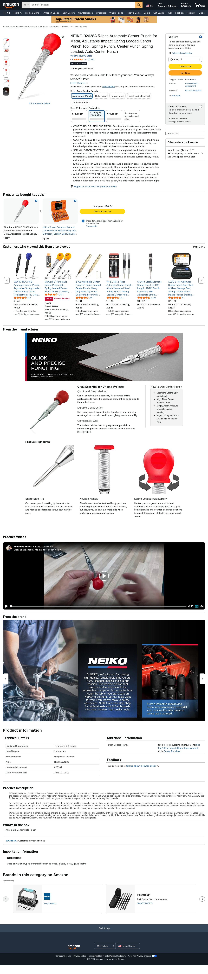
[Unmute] (202, 606)
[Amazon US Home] (74, 947)
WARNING (11, 840)
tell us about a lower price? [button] (141, 766)
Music (202, 13)
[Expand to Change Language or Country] (113, 946)
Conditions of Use (63, 956)
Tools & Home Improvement (15, 27)
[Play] (5, 606)
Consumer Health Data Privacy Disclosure (107, 956)
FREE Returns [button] (78, 83)
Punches (66, 27)
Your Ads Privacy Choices (139, 956)
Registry (191, 13)
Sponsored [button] (7, 881)
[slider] (98, 606)
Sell (170, 13)
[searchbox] (82, 5)
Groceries (101, 13)
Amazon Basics (51, 13)
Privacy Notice (80, 956)
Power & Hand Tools (39, 27)
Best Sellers (69, 13)
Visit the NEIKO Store (81, 55)
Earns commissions (44, 546)
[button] (6, 13)
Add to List (172, 133)
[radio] (6, 43)
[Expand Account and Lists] (177, 6)
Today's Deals (133, 13)
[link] (60, 211)
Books (147, 13)
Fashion (179, 13)
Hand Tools (55, 27)
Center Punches (79, 27)
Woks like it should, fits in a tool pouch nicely (37, 549)
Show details (91, 226)
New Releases (85, 13)
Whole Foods (116, 13)
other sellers (108, 86)
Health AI (17, 13)
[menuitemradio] (196, 606)
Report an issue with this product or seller (95, 186)
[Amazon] (11, 5)
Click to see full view (39, 103)
